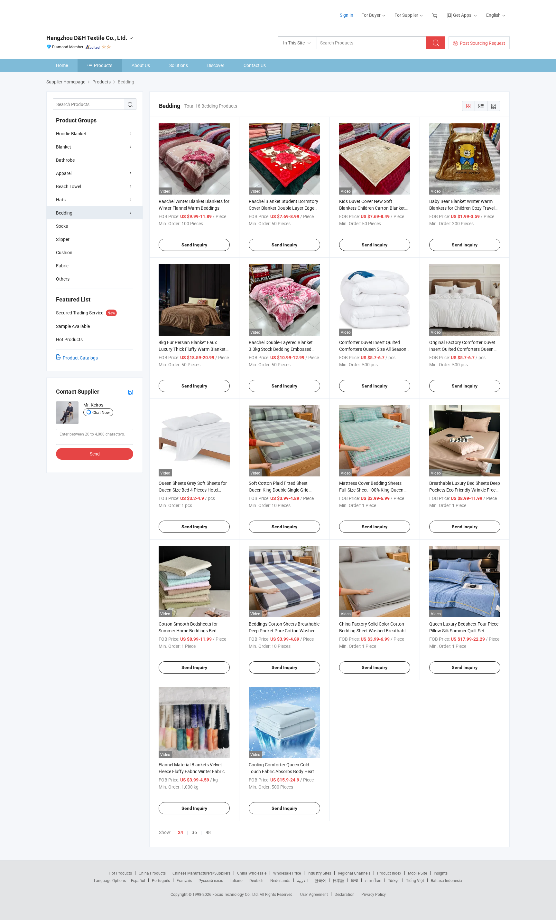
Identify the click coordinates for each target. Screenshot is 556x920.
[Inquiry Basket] (435, 15)
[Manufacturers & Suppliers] (87, 12)
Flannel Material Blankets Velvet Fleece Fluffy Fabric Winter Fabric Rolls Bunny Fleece (192, 771)
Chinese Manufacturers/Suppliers (201, 873)
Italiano (236, 880)
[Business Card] (130, 392)
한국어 (320, 880)
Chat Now (101, 412)
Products (103, 65)
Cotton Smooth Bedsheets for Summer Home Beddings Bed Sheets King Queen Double (188, 630)
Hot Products (120, 873)
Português (161, 880)
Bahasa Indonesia (446, 880)
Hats (61, 199)
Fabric (62, 266)
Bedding (64, 213)
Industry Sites (319, 873)
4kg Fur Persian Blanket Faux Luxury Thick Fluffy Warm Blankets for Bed (193, 349)
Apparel (63, 173)
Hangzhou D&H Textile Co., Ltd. (86, 37)
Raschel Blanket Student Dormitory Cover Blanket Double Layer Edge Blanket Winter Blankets (283, 208)
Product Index (389, 873)
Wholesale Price (287, 873)
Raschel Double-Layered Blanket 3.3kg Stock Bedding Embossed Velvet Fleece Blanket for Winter (281, 349)
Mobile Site (417, 873)
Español (138, 880)
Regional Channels (354, 873)
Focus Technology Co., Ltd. (236, 894)
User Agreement (314, 894)
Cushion (64, 252)
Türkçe (393, 880)
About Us (141, 65)
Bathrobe (65, 160)
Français (184, 880)
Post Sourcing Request (482, 43)
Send (95, 454)
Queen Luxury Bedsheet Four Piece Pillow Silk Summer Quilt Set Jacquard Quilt (463, 630)
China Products (152, 873)
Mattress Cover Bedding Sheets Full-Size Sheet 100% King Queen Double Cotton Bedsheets (371, 490)
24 (180, 832)
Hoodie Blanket (71, 133)
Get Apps (462, 15)
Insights (441, 873)
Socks (62, 226)
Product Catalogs (80, 358)
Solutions (178, 65)
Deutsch (256, 880)
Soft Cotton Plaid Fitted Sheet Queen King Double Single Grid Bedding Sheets (279, 490)
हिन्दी (354, 880)
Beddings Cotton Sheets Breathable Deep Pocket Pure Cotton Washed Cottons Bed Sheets (284, 630)
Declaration (345, 894)
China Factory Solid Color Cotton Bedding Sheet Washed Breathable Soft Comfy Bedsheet (373, 630)
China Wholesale (251, 873)
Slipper (63, 239)
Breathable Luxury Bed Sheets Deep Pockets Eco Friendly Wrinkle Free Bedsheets (464, 490)
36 (194, 832)
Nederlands (280, 880)
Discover (215, 65)
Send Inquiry (194, 244)
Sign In (346, 15)
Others (63, 279)
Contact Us (255, 65)
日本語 (338, 880)
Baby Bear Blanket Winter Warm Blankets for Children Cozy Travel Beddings (462, 208)
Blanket (63, 147)
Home (62, 65)
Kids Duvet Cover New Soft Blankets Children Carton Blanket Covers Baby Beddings (372, 208)
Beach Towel (68, 186)
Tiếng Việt (415, 880)
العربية (302, 880)
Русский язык (211, 880)
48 (208, 832)
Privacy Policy (373, 894)
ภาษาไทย (373, 880)
